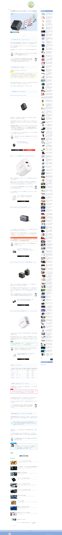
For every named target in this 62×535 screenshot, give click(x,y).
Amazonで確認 (23, 201)
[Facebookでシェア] (12, 32)
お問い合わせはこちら (43, 364)
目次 (23, 35)
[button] (18, 32)
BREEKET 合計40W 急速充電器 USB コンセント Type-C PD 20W (25, 353)
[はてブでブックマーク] (14, 32)
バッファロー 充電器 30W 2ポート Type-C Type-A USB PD (24, 195)
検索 (51, 359)
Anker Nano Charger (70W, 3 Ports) (21, 141)
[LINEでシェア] (15, 32)
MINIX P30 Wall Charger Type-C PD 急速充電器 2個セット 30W (25, 299)
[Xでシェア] (11, 32)
